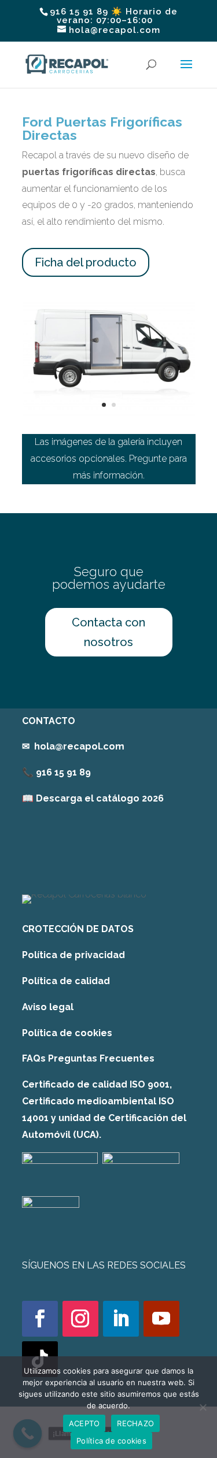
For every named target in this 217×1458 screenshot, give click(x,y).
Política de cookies (67, 1032)
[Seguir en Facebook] (40, 1319)
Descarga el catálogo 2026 (100, 798)
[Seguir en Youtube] (161, 1319)
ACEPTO (84, 1423)
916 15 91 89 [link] (63, 772)
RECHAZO (135, 1423)
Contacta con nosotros (108, 632)
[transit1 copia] (109, 412)
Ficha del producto (86, 262)
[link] (93, 798)
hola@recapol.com (79, 746)
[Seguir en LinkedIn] (121, 1319)
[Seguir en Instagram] (80, 1319)
